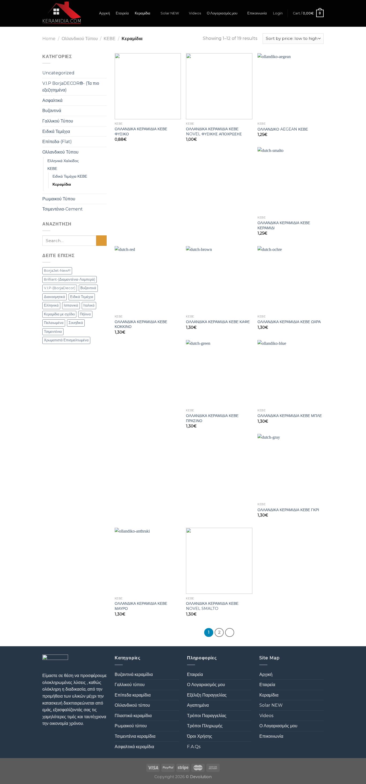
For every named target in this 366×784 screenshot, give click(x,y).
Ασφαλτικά (52, 100)
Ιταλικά (89, 305)
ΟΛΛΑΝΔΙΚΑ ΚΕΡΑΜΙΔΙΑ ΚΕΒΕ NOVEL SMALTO (212, 606)
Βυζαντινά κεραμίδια (134, 674)
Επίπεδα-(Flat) (57, 141)
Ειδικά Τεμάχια (56, 131)
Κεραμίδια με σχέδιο (59, 314)
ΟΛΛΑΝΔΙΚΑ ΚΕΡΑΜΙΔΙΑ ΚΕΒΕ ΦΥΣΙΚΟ (141, 131)
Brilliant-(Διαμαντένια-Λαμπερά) (69, 279)
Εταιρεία (122, 13)
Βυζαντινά (51, 110)
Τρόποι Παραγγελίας (206, 715)
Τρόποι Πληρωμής (205, 725)
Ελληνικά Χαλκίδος (63, 160)
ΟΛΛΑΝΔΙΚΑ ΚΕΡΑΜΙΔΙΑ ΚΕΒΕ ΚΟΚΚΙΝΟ (141, 324)
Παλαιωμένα (54, 323)
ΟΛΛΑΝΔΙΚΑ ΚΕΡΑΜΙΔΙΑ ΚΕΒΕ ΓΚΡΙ (288, 509)
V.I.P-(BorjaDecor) (59, 288)
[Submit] (101, 240)
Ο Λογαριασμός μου (222, 13)
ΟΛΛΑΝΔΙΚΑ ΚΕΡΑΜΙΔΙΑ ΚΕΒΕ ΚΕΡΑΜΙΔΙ (283, 225)
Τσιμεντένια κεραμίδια (135, 736)
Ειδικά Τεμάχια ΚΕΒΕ (70, 176)
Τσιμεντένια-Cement (62, 209)
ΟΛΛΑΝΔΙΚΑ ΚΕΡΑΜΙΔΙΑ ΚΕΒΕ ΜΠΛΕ (289, 415)
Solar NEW (169, 13)
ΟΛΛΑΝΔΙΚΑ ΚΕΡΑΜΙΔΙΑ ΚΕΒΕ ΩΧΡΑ (289, 321)
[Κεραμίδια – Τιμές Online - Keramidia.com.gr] (61, 13)
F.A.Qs (193, 746)
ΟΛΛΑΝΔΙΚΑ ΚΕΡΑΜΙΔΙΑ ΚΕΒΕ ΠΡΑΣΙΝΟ (212, 418)
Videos (195, 13)
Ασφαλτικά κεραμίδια (134, 746)
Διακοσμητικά (54, 297)
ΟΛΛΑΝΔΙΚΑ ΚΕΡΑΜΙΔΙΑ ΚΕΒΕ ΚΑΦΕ (218, 321)
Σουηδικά (76, 323)
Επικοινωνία (257, 13)
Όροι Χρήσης (199, 736)
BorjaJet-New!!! (57, 271)
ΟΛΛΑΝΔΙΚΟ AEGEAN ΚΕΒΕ (282, 129)
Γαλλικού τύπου (130, 684)
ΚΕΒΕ (109, 38)
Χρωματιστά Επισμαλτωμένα (66, 340)
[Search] (91, 13)
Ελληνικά (51, 305)
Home (48, 38)
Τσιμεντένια (53, 332)
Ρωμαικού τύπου (131, 725)
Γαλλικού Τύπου (57, 121)
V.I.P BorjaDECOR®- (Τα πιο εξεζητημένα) (70, 87)
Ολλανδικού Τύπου (80, 38)
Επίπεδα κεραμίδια (133, 695)
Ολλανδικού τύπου (132, 705)
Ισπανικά (71, 305)
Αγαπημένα (198, 705)
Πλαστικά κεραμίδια (133, 715)
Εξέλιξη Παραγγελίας (207, 695)
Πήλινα (85, 314)
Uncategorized (58, 72)
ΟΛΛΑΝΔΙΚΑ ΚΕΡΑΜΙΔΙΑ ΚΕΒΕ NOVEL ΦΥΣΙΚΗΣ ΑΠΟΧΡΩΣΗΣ (214, 131)
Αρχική (104, 13)
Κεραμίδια (142, 13)
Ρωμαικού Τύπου (58, 198)
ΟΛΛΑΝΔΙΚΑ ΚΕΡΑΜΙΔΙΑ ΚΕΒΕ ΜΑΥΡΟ (141, 606)
